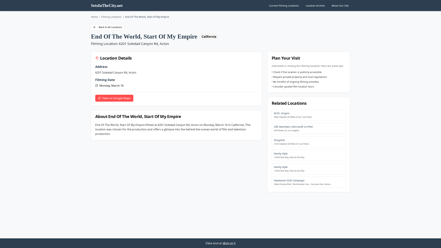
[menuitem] (284, 5)
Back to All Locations (110, 27)
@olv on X (229, 243)
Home (94, 16)
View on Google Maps (116, 98)
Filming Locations (111, 16)
